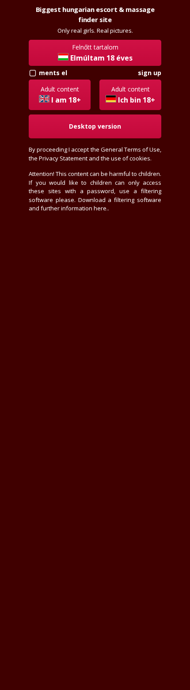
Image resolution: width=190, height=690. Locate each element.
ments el (53, 73)
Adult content (61, 95)
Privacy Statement (63, 158)
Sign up (149, 73)
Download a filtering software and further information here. (95, 204)
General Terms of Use (130, 149)
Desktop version (95, 126)
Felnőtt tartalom (101, 53)
